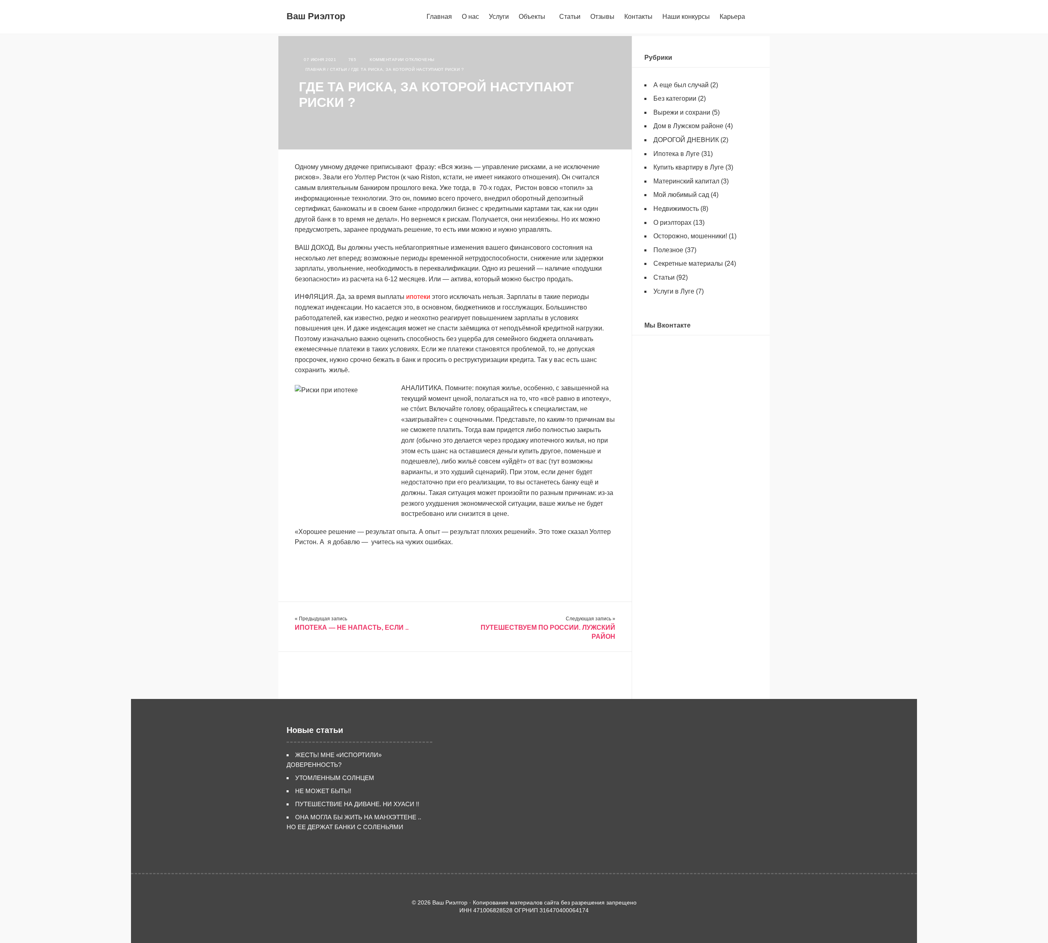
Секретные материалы (688, 263)
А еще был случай (681, 84)
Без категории (674, 98)
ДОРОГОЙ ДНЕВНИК (686, 139)
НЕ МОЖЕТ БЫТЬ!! (323, 790)
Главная (439, 16)
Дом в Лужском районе (688, 125)
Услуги (499, 16)
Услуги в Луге (673, 291)
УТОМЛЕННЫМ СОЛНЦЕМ (334, 777)
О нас (470, 16)
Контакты (638, 16)
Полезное (668, 249)
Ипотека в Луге (676, 153)
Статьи (569, 16)
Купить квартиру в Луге (688, 167)
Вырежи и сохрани (681, 112)
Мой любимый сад (681, 194)
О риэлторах (672, 222)
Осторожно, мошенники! (690, 236)
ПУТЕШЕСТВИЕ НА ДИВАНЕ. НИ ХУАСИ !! (357, 804)
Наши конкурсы (686, 16)
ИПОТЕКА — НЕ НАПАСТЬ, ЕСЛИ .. (352, 627)
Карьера (732, 16)
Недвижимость (676, 208)
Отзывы (602, 16)
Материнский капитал (686, 181)
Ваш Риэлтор (316, 16)
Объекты (532, 16)
